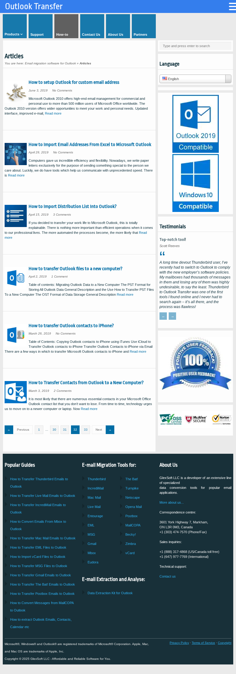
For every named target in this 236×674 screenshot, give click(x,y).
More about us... (171, 502)
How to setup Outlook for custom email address (74, 82)
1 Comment (59, 276)
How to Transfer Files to (38, 547)
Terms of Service (203, 642)
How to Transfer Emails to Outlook (42, 593)
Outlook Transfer (34, 6)
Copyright (224, 642)
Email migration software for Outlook (50, 63)
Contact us (167, 576)
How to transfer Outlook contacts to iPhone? (71, 325)
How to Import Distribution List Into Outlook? (73, 206)
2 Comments (63, 390)
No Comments (62, 90)
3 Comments (62, 214)
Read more (53, 113)
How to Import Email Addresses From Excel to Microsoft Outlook (90, 144)
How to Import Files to (37, 556)
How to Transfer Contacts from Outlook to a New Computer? (86, 382)
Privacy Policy (179, 642)
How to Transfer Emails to (42, 495)
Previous (23, 429)
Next (99, 429)
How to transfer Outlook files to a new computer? (76, 268)
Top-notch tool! (172, 239)
